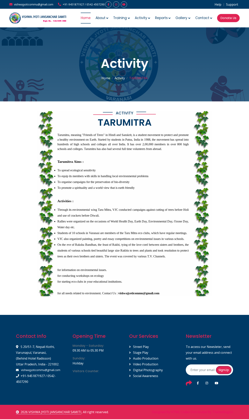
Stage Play (140, 352)
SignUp (223, 370)
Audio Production (145, 358)
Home (86, 18)
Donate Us (228, 18)
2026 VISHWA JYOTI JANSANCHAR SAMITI (51, 412)
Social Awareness (145, 376)
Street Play (140, 347)
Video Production (145, 364)
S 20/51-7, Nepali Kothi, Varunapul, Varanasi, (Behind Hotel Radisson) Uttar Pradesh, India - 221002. (37, 355)
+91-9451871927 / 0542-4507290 (36, 379)
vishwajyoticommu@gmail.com (40, 370)
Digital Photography (147, 370)
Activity (120, 78)
